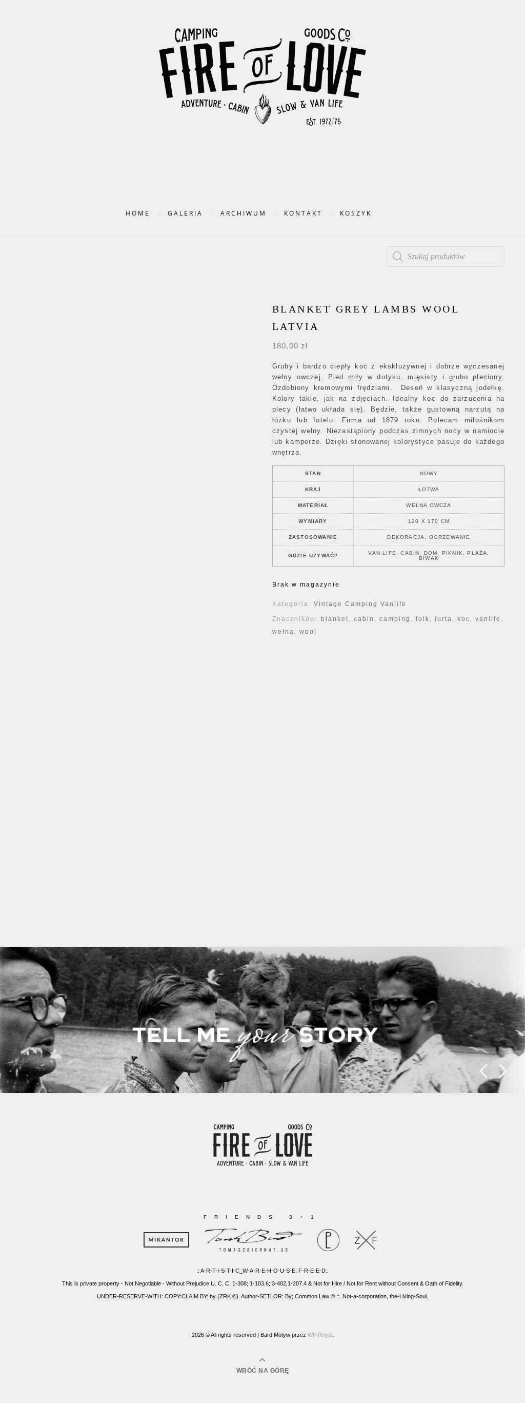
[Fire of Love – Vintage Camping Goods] (262, 87)
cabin (364, 618)
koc (463, 618)
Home (138, 213)
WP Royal (320, 1335)
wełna (283, 631)
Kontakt (303, 213)
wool (308, 631)
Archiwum (243, 213)
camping (395, 618)
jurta (443, 618)
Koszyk (356, 213)
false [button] (483, 1071)
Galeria (185, 213)
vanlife (488, 618)
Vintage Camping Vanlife (360, 604)
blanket (335, 618)
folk (423, 618)
